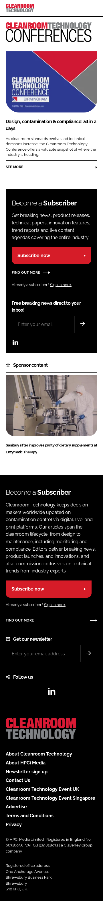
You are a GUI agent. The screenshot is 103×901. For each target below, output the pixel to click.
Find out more (26, 273)
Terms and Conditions (30, 815)
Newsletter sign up (26, 771)
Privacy (14, 824)
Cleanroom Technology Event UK (42, 789)
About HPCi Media (25, 763)
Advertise (16, 806)
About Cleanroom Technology (39, 754)
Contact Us (18, 780)
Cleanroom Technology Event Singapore (50, 798)
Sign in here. (61, 285)
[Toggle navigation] (95, 8)
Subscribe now (33, 255)
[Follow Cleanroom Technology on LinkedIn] (15, 344)
